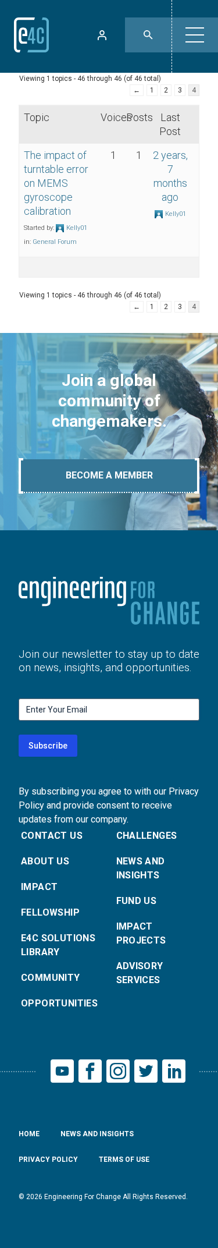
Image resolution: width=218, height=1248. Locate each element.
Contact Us (52, 835)
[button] (194, 34)
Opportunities (59, 1003)
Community (50, 977)
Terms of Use (124, 1159)
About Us (45, 861)
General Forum (55, 242)
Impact (39, 886)
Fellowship (50, 912)
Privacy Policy (48, 1159)
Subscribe (47, 745)
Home (29, 1134)
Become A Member (109, 475)
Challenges (146, 835)
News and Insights (140, 868)
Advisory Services (139, 972)
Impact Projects (141, 933)
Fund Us (136, 900)
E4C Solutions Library (58, 945)
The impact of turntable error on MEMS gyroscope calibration (56, 183)
